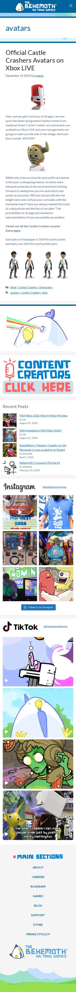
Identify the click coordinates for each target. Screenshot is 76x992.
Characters (46, 287)
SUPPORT (38, 915)
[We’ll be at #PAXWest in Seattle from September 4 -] (56, 548)
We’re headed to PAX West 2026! (41, 430)
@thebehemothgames (54, 487)
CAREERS (38, 877)
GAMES (38, 896)
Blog (13, 287)
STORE (38, 924)
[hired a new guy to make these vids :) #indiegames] (56, 584)
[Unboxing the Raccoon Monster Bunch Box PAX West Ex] (20, 512)
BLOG (38, 905)
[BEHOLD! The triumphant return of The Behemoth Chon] (20, 548)
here (17, 230)
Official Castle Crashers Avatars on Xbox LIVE (35, 60)
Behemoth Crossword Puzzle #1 (40, 462)
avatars (15, 292)
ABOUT (38, 867)
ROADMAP (38, 886)
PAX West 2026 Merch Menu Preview (44, 415)
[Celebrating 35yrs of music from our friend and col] (20, 584)
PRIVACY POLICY (38, 934)
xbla (44, 292)
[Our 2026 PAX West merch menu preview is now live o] (56, 512)
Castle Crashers (27, 287)
